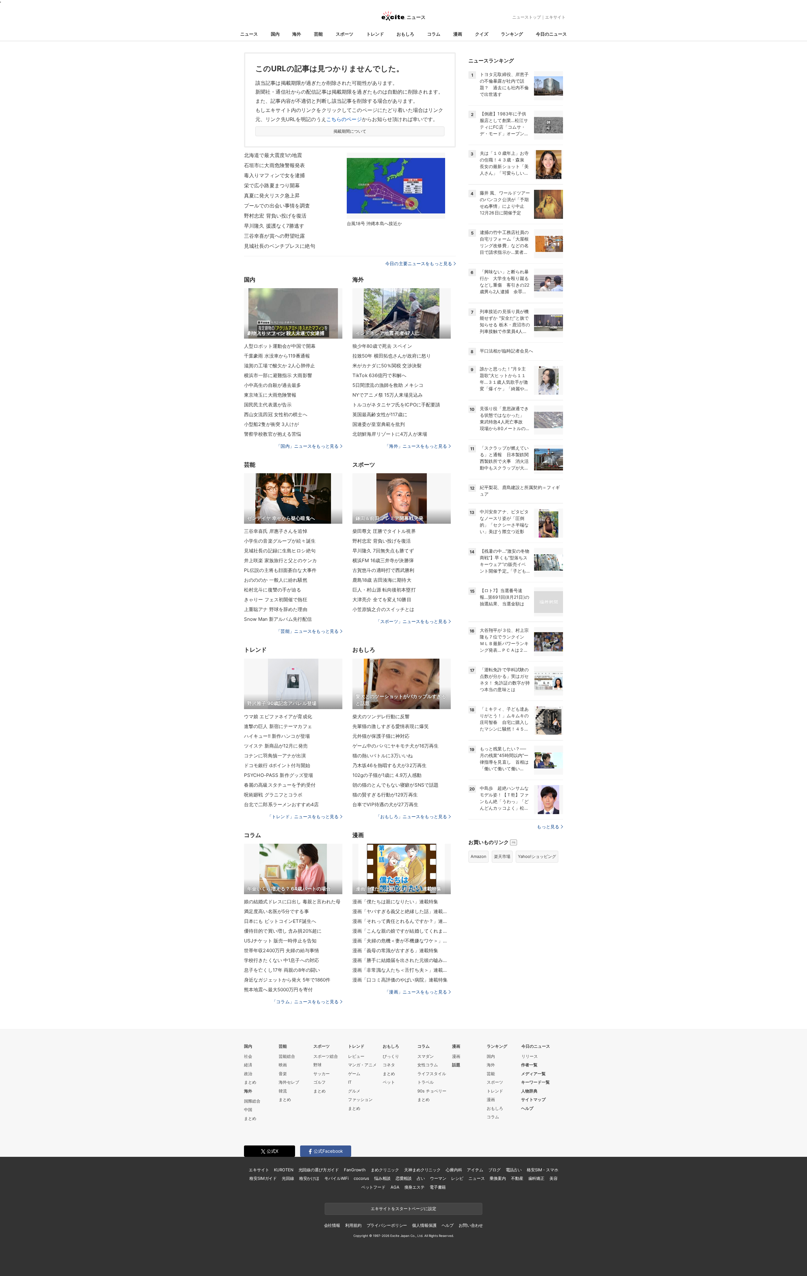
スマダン (425, 1056)
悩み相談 (382, 1178)
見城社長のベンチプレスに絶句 (279, 246)
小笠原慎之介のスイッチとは (383, 609)
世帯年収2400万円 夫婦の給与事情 (281, 950)
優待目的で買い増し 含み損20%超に (283, 931)
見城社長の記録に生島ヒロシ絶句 (280, 551)
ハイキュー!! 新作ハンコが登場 (277, 736)
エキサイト (555, 17)
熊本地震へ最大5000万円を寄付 (278, 990)
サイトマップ (533, 1099)
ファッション (360, 1099)
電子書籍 (438, 1187)
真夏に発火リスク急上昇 (272, 195)
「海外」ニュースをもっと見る (416, 446)
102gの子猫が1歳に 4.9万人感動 (386, 775)
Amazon (478, 856)
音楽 (283, 1073)
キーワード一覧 (535, 1082)
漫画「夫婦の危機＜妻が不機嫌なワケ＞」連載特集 (401, 941)
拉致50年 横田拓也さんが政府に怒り (391, 356)
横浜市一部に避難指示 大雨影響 (278, 375)
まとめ (250, 1082)
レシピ (457, 1178)
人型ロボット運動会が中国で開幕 (280, 346)
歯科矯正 (536, 1178)
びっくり (391, 1056)
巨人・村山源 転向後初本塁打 (384, 590)
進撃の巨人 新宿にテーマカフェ (278, 726)
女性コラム (427, 1064)
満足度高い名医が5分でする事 (276, 911)
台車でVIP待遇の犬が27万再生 (385, 804)
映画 (283, 1064)
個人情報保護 (424, 1225)
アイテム (475, 1169)
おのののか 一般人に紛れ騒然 (275, 580)
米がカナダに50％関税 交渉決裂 (386, 366)
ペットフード (373, 1187)
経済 (248, 1064)
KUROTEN (283, 1169)
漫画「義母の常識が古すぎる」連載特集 (395, 950)
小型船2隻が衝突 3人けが (271, 424)
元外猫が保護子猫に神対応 (380, 736)
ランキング (512, 34)
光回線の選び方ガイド (319, 1169)
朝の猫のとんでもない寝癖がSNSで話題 (395, 785)
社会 (248, 1056)
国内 (275, 34)
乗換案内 (498, 1178)
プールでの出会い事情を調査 (277, 205)
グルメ (354, 1090)
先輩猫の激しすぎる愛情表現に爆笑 (390, 726)
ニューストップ (526, 17)
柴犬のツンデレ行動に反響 (380, 717)
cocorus (361, 1178)
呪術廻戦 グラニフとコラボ (273, 795)
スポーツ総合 (325, 1056)
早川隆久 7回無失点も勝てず (383, 551)
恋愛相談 (404, 1178)
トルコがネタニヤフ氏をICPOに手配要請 (396, 405)
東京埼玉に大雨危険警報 (270, 395)
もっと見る (548, 826)
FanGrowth (355, 1169)
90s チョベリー (431, 1090)
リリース (529, 1056)
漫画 (457, 34)
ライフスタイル (431, 1073)
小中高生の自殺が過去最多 (272, 385)
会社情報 (332, 1225)
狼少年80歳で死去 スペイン (382, 346)
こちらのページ (344, 119)
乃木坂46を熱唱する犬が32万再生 (389, 765)
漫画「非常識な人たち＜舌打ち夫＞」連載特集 (401, 970)
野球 (317, 1064)
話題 (456, 1064)
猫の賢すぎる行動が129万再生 (385, 795)
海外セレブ (289, 1082)
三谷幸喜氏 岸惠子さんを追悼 (275, 531)
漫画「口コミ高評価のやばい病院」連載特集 (400, 980)
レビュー (356, 1056)
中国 (248, 1109)
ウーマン (438, 1178)
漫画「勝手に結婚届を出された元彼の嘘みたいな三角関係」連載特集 (401, 960)
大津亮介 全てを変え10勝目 (381, 600)
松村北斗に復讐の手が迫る (272, 590)
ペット (389, 1082)
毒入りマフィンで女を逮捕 (274, 175)
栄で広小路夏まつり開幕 (272, 185)
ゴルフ (319, 1082)
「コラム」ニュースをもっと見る (305, 1001)
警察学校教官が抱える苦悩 (272, 434)
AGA (395, 1187)
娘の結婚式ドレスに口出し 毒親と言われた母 (292, 902)
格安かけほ (309, 1178)
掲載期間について (350, 131)
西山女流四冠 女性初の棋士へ (275, 414)
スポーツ (344, 34)
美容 (553, 1178)
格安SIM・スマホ (542, 1169)
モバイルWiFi (336, 1178)
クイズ (481, 34)
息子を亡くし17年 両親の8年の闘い (282, 970)
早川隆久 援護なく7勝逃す (274, 226)
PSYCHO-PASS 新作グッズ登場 (278, 775)
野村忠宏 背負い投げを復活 (275, 216)
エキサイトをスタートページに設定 (403, 1208)
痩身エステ (414, 1187)
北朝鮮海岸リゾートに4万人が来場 (389, 434)
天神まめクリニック (422, 1169)
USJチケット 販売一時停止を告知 (280, 941)
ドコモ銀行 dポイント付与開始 (277, 765)
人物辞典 (529, 1090)
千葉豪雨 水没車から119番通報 (277, 356)
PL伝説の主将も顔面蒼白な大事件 (280, 570)
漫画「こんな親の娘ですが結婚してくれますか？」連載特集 (401, 931)
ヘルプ (527, 1108)
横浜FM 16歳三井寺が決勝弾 (383, 560)
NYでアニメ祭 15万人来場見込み (387, 395)
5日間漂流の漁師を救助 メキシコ (387, 385)
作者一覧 (529, 1064)
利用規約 (353, 1225)
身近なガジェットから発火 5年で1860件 (287, 980)
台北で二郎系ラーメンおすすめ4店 (281, 804)
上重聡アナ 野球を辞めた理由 (275, 609)
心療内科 (454, 1169)
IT (349, 1082)
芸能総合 (287, 1056)
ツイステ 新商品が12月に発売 (276, 746)
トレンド (375, 34)
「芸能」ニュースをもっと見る (307, 631)
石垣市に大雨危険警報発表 (274, 165)
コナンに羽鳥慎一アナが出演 (275, 756)
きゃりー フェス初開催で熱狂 (275, 600)
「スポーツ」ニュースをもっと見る (411, 621)
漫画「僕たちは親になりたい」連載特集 (395, 902)
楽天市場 (502, 856)
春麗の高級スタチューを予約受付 (280, 785)
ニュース (249, 34)
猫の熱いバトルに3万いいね (382, 756)
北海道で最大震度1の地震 (273, 155)
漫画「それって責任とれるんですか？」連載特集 (401, 921)
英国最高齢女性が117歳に (380, 414)
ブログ (494, 1169)
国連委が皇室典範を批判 (378, 424)
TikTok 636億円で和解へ (379, 375)
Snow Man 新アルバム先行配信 (278, 619)
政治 (248, 1073)
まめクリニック (385, 1169)
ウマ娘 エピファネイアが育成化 (278, 717)
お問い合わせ (471, 1225)
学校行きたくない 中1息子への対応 (281, 960)
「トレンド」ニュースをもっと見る (303, 816)
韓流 (283, 1090)
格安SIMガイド (263, 1178)
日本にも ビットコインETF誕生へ (280, 921)
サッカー (321, 1073)
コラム (433, 34)
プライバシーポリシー (387, 1225)
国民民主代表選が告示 (268, 405)
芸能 (318, 34)
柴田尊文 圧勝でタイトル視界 (384, 531)
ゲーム (354, 1073)
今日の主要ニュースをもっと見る (418, 263)
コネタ (389, 1064)
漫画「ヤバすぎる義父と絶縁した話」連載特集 (401, 911)
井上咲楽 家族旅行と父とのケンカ (280, 560)
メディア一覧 (533, 1073)
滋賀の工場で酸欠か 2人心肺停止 (279, 366)
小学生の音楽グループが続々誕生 (280, 541)
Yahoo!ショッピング (537, 856)
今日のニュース (551, 34)
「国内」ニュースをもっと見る (307, 446)
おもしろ (405, 34)
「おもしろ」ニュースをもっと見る (411, 816)
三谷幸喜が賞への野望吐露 (274, 236)
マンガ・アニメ (362, 1064)
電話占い (514, 1169)
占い (421, 1178)
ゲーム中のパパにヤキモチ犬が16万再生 (395, 746)
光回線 (288, 1178)
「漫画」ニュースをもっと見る (416, 991)
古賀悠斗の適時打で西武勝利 (383, 570)
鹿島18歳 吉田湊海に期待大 (381, 580)
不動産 (517, 1178)
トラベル (425, 1082)
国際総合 (252, 1101)
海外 (296, 34)
